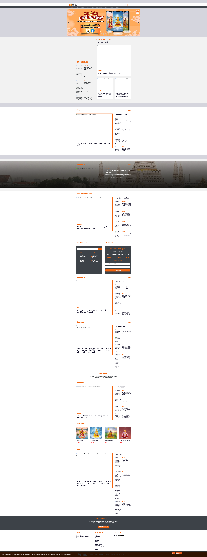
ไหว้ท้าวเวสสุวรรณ (98, 544)
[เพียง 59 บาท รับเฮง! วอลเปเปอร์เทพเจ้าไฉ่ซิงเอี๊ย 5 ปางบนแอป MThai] (118, 224)
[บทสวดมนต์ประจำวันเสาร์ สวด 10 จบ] (114, 57)
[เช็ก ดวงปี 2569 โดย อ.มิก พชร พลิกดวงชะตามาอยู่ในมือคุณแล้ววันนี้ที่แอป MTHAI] (79, 90)
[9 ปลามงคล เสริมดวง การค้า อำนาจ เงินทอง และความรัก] (118, 339)
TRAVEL (123, 138)
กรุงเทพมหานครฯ (80, 141)
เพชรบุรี (99, 90)
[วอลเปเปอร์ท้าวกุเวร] (96, 433)
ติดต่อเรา (77, 537)
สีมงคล (123, 310)
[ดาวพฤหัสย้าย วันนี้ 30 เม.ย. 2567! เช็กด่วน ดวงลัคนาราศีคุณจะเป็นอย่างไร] (79, 98)
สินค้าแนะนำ (124, 5)
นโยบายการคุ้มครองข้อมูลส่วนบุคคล (82, 536)
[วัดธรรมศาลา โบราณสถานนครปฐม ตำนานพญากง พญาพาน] (118, 149)
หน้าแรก (71, 7)
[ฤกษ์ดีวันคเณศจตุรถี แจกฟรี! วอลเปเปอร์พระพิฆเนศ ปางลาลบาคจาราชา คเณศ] (118, 205)
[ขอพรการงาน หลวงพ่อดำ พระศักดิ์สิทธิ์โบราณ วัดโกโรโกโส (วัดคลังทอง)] (123, 83)
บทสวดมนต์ (112, 7)
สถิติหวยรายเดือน (98, 539)
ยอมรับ (173, 553)
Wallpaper (79, 224)
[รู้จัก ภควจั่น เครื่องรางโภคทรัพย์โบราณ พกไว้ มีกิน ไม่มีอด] (118, 393)
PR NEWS (85, 87)
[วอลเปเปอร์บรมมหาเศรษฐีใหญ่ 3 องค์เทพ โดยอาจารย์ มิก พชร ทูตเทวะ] (118, 234)
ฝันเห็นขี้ (81, 259)
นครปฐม (123, 146)
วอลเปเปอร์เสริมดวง (99, 7)
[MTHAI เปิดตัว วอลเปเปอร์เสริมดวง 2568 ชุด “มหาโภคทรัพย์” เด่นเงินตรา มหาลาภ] (103, 35)
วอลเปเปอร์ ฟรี (97, 548)
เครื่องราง (123, 390)
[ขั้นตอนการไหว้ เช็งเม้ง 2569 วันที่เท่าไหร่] (79, 82)
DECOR (123, 329)
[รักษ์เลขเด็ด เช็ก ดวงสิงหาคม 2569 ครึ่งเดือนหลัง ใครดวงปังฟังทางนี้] (118, 287)
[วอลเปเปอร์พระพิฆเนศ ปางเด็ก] (125, 433)
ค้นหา (100, 249)
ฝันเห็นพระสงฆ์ (94, 256)
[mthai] (73, 4)
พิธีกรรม (85, 80)
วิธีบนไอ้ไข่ (97, 543)
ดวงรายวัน (97, 540)
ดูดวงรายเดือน (124, 284)
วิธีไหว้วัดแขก (97, 545)
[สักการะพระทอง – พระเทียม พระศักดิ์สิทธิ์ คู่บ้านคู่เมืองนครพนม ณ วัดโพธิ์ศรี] (118, 121)
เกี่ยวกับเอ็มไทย (79, 539)
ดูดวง (85, 73)
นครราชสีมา (86, 65)
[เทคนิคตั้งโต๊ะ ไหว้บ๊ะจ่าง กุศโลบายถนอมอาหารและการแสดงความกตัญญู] (118, 348)
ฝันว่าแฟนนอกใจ (95, 261)
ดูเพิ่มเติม (129, 110)
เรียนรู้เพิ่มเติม (178, 553)
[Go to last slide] (68, 23)
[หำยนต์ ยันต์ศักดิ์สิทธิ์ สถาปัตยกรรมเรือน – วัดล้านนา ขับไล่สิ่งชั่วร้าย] (118, 416)
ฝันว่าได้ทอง (82, 261)
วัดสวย (106, 7)
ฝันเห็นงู (81, 255)
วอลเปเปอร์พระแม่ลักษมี (99, 547)
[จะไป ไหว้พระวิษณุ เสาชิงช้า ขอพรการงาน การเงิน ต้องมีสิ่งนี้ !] (94, 126)
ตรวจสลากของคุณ (118, 270)
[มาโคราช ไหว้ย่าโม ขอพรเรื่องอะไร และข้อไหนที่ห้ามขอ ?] (79, 67)
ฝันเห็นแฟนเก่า (95, 255)
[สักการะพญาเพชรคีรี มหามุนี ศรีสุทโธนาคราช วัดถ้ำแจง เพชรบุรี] (105, 83)
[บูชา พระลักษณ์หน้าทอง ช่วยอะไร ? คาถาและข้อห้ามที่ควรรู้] (118, 408)
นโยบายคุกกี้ (78, 535)
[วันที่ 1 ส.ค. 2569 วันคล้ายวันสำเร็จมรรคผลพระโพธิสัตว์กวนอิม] (118, 305)
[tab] (99, 34)
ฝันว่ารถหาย (82, 260)
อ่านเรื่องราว (107, 181)
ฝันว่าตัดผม (94, 259)
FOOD (78, 346)
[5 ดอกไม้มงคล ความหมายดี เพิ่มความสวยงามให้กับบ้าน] (118, 332)
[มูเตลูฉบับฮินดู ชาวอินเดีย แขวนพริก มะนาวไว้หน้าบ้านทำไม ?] (118, 401)
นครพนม (123, 118)
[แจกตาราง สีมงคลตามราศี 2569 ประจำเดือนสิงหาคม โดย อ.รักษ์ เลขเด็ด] (118, 313)
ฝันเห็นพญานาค (82, 256)
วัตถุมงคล (79, 413)
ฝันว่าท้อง (81, 257)
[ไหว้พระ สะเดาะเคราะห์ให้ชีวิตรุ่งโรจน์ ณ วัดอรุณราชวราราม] (89, 177)
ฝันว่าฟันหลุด (94, 260)
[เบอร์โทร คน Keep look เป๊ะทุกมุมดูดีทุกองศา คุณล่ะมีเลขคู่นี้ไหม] (118, 296)
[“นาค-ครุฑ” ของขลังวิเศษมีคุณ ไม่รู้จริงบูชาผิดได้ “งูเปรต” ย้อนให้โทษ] (94, 399)
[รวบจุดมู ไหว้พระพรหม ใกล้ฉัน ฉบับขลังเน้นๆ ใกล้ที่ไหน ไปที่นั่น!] (118, 140)
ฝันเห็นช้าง (94, 257)
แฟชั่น (123, 354)
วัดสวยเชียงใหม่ (98, 536)
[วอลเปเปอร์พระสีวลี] (82, 433)
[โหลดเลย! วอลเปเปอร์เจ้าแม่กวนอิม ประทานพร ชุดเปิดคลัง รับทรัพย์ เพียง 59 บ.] (118, 214)
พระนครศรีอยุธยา (119, 90)
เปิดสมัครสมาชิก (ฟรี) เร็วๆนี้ (103, 526)
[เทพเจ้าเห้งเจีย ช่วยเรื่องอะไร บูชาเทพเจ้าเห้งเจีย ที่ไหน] (79, 74)
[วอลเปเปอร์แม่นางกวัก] (111, 433)
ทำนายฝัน (77, 7)
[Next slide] (138, 23)
